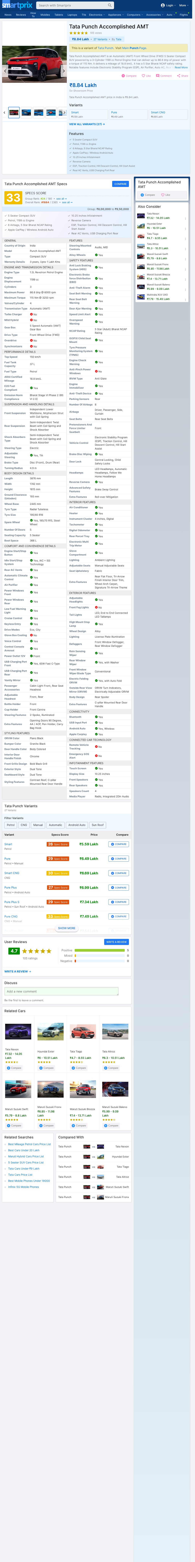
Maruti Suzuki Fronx (49, 1106)
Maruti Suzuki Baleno (114, 1106)
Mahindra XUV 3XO (157, 294)
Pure (114, 112)
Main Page (134, 48)
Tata (118, 39)
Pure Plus (10, 887)
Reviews (21, 14)
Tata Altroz (108, 1051)
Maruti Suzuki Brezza (82, 1109)
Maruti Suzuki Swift (16, 1109)
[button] (128, 124)
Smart (75, 112)
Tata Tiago (76, 1051)
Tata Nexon (12, 1049)
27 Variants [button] (100, 39)
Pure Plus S (11, 902)
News (8, 14)
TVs (84, 14)
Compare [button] (120, 183)
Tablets (58, 14)
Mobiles (45, 14)
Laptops (72, 14)
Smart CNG (158, 112)
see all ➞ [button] (61, 198)
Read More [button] (181, 67)
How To (33, 14)
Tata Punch (105, 48)
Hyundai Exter (46, 1051)
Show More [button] (66, 928)
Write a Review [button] (116, 941)
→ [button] (17, 971)
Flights (184, 14)
